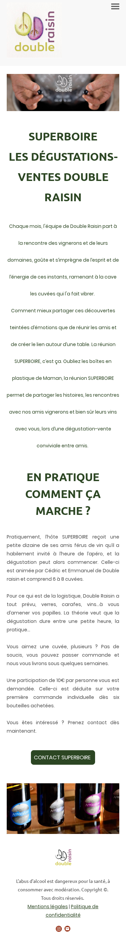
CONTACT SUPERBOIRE (63, 757)
